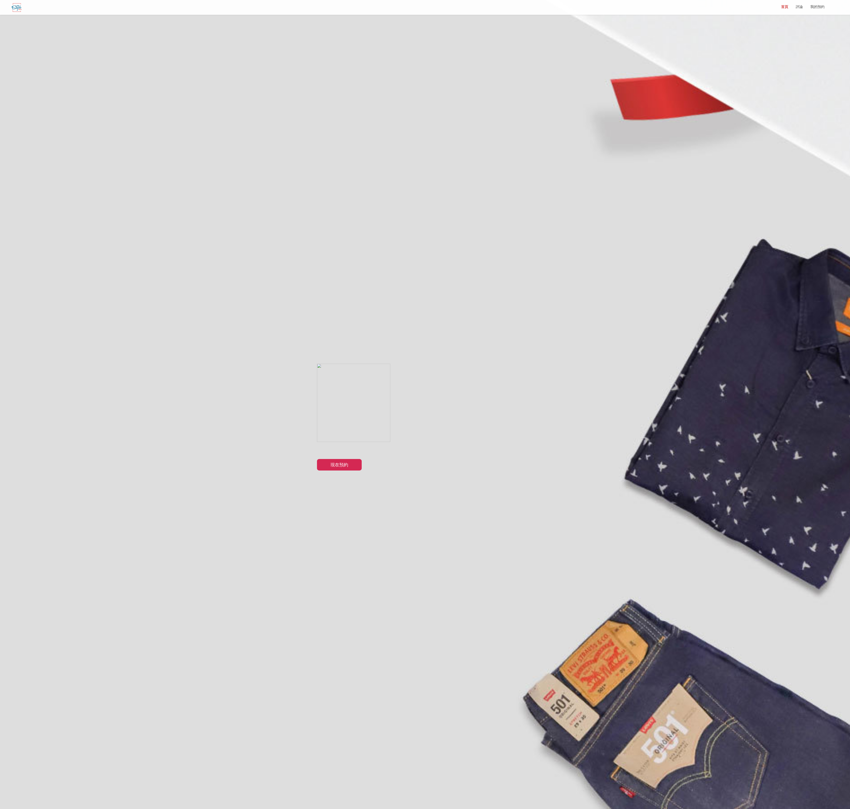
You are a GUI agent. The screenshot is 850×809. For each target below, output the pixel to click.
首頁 (784, 7)
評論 (799, 7)
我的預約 (817, 7)
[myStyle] (16, 7)
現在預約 (339, 464)
